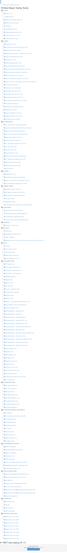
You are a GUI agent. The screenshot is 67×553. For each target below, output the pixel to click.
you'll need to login (39, 547)
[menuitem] (1, 3)
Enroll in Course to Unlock (33, 549)
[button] (1, 1)
